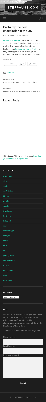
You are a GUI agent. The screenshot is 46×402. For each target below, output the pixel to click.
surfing (6, 265)
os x (4, 250)
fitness (6, 196)
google (6, 206)
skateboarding (9, 260)
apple (5, 186)
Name (9, 337)
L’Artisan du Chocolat (11, 40)
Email (9, 346)
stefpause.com (23, 7)
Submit (23, 383)
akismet (6, 181)
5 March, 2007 (9, 35)
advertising (7, 176)
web (5, 275)
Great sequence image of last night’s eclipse (20, 81)
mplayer (6, 235)
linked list (10, 72)
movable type (8, 230)
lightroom (7, 216)
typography (8, 270)
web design (7, 280)
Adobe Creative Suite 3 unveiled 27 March (21, 90)
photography (8, 255)
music (5, 240)
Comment (11, 355)
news (5, 245)
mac (4, 226)
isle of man (7, 211)
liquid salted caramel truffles (26, 49)
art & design (8, 191)
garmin (6, 201)
